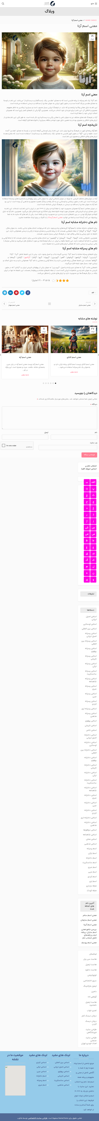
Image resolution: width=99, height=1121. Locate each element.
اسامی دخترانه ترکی (90, 774)
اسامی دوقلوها (90, 830)
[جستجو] (3, 3)
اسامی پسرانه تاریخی (91, 658)
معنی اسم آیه (25, 357)
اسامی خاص (91, 730)
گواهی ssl (92, 996)
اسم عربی (92, 872)
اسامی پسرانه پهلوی (91, 650)
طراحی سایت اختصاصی (37, 1118)
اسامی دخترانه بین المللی (89, 751)
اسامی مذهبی (90, 844)
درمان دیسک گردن (91, 1023)
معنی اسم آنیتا (90, 924)
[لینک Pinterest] (16, 292)
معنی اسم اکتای (74, 357)
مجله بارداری (91, 886)
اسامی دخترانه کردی (90, 812)
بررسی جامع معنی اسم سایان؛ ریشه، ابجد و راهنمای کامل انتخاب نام (89, 934)
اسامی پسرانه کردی (91, 703)
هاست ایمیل (91, 964)
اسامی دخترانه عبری (90, 797)
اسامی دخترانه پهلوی (90, 759)
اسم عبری (92, 867)
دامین (94, 991)
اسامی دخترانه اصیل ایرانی (90, 736)
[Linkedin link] (10, 292)
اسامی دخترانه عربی (90, 804)
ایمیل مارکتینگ (90, 986)
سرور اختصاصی (90, 980)
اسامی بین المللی (89, 628)
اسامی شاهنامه (90, 834)
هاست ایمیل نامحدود (91, 1004)
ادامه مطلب (74, 372)
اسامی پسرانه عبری (91, 688)
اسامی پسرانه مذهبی (91, 715)
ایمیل (46, 432)
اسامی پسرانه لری (89, 708)
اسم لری (93, 881)
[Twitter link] (22, 292)
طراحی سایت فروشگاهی (91, 1031)
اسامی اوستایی (90, 624)
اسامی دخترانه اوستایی (90, 744)
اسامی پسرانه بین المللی (89, 642)
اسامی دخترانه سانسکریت (90, 782)
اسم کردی (92, 876)
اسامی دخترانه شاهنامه (90, 789)
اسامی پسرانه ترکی (91, 665)
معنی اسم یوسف (89, 942)
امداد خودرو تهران (89, 1043)
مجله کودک (92, 890)
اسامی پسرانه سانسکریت (91, 673)
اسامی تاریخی (91, 725)
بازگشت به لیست (49, 303)
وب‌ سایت (93, 442)
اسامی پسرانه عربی (91, 695)
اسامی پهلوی (91, 721)
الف (93, 292)
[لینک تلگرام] (4, 292)
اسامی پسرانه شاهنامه (91, 680)
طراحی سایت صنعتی (91, 1039)
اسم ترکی (92, 853)
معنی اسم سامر (90, 915)
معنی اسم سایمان (89, 920)
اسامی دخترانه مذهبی (90, 824)
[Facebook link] (27, 292)
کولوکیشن (92, 975)
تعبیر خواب (92, 1010)
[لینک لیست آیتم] (61, 1062)
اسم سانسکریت (89, 862)
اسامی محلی (91, 839)
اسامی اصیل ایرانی (91, 618)
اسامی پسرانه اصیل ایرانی (91, 635)
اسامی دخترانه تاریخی (90, 767)
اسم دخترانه (91, 858)
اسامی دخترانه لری (89, 817)
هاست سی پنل (90, 959)
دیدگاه (93, 404)
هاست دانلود (91, 969)
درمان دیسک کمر (89, 1015)
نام (96, 432)
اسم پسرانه (92, 848)
